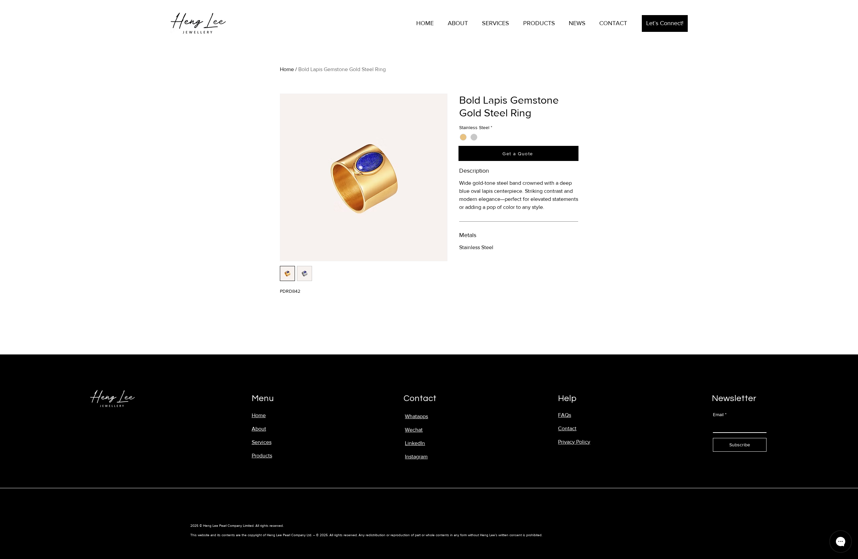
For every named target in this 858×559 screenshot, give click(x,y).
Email (720, 414)
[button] (665, 23)
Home (287, 69)
